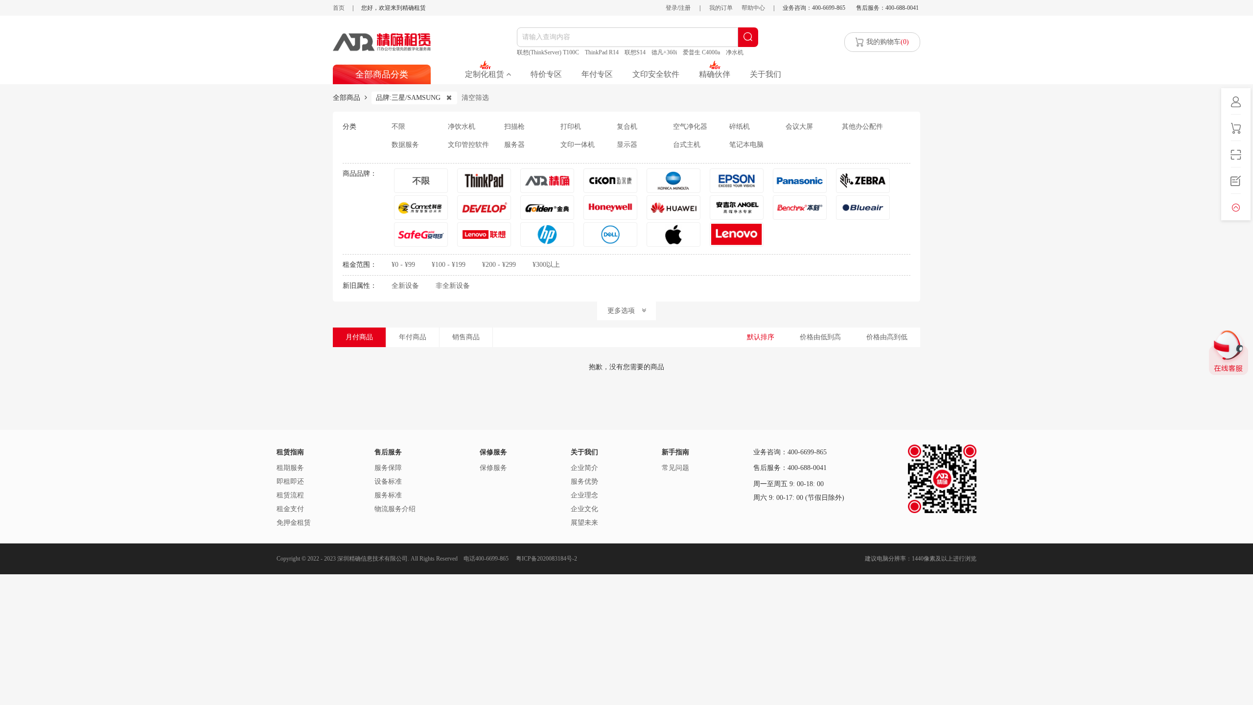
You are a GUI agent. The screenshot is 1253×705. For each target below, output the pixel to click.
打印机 (570, 126)
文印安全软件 (655, 74)
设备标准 (388, 481)
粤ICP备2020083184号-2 (546, 558)
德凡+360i (664, 52)
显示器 (627, 144)
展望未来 (584, 522)
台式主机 (686, 144)
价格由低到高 (820, 337)
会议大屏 (799, 126)
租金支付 (290, 509)
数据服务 (405, 144)
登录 (671, 7)
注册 (685, 7)
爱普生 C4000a (701, 52)
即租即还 (290, 481)
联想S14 (635, 52)
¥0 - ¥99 (403, 264)
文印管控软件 (468, 144)
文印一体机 (577, 144)
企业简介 (584, 467)
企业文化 (584, 509)
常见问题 (675, 467)
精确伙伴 (714, 74)
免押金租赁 (294, 522)
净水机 (734, 52)
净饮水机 (461, 126)
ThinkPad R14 (602, 52)
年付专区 (597, 74)
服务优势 (584, 481)
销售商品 (466, 337)
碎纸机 (739, 126)
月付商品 (359, 337)
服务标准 (388, 495)
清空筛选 (475, 97)
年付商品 (412, 337)
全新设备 (405, 285)
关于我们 (765, 74)
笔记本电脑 (746, 144)
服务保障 (388, 467)
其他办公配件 (862, 126)
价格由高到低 (886, 337)
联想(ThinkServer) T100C (548, 52)
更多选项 (624, 310)
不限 (398, 126)
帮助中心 (753, 7)
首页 (339, 7)
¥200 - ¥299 (499, 264)
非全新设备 (453, 285)
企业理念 (584, 495)
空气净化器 (690, 126)
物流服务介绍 (395, 509)
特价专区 (546, 74)
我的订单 (721, 7)
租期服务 (290, 467)
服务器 (514, 144)
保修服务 (493, 467)
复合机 (627, 126)
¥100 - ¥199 (448, 264)
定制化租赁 (485, 74)
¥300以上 (546, 264)
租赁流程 (290, 495)
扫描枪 (514, 126)
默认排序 (760, 337)
